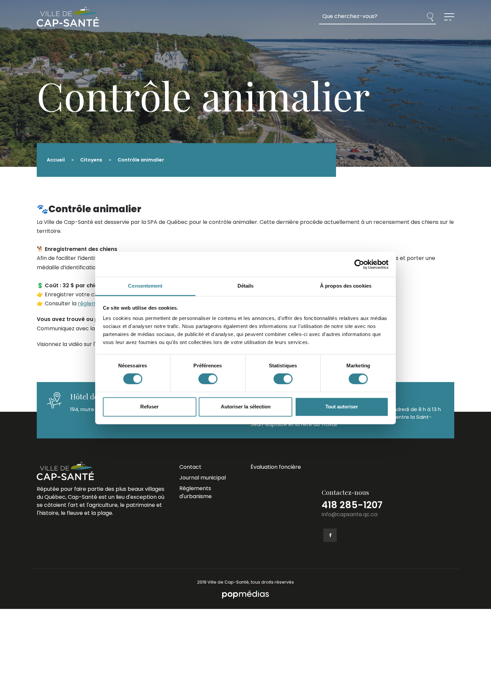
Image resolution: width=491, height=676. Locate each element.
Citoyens (91, 159)
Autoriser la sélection (246, 406)
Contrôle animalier (141, 159)
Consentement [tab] (145, 286)
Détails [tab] (245, 286)
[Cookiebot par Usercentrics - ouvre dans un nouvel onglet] (359, 264)
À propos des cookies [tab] (345, 286)
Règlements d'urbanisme (195, 492)
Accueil (56, 159)
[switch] (207, 379)
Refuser (149, 406)
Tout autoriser (341, 406)
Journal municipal (202, 477)
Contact (190, 467)
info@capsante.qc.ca (349, 514)
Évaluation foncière (276, 467)
